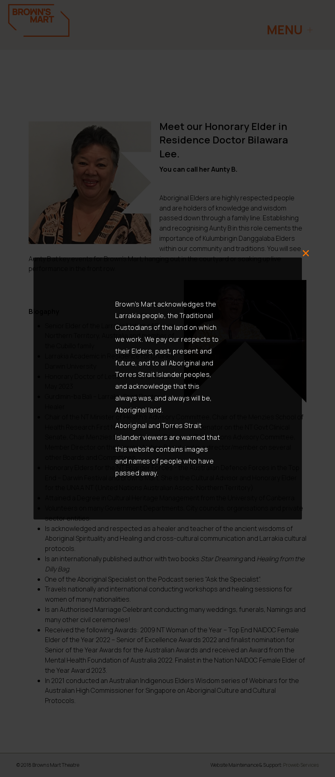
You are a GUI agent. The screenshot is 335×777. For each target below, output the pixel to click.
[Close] (306, 253)
